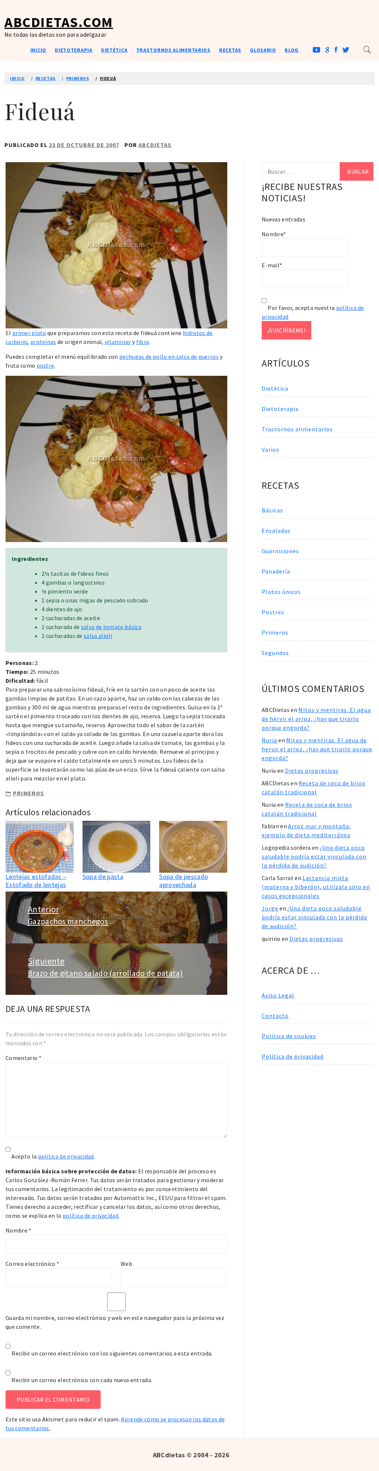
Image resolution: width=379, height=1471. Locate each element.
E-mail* (272, 265)
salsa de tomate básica (111, 627)
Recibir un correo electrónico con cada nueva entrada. (81, 1380)
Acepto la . (53, 1156)
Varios (270, 449)
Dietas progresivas (312, 770)
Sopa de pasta (103, 876)
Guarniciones (280, 551)
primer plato (29, 333)
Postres (273, 612)
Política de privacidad (292, 1056)
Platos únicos (281, 591)
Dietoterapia (73, 50)
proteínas (43, 341)
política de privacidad (66, 1156)
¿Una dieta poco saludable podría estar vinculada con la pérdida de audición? (314, 856)
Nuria (269, 740)
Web (126, 1263)
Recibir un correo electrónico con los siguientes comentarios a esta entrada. (111, 1353)
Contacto (275, 1015)
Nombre (18, 1230)
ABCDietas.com (58, 22)
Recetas (230, 50)
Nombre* (274, 234)
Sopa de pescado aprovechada (183, 880)
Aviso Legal (278, 995)
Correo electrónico (32, 1263)
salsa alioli (98, 635)
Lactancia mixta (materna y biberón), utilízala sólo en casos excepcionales (316, 886)
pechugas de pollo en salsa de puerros (169, 356)
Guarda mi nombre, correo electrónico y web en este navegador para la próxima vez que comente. (115, 1322)
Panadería (276, 571)
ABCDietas (154, 144)
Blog (292, 50)
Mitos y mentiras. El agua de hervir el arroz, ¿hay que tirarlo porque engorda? (316, 718)
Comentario (23, 1058)
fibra (142, 341)
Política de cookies (289, 1036)
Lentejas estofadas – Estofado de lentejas (36, 880)
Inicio (38, 50)
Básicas (272, 510)
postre (45, 365)
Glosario (263, 50)
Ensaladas (276, 530)
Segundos (275, 652)
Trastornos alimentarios (173, 50)
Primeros (28, 793)
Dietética (114, 50)
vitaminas (118, 341)
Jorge (270, 908)
